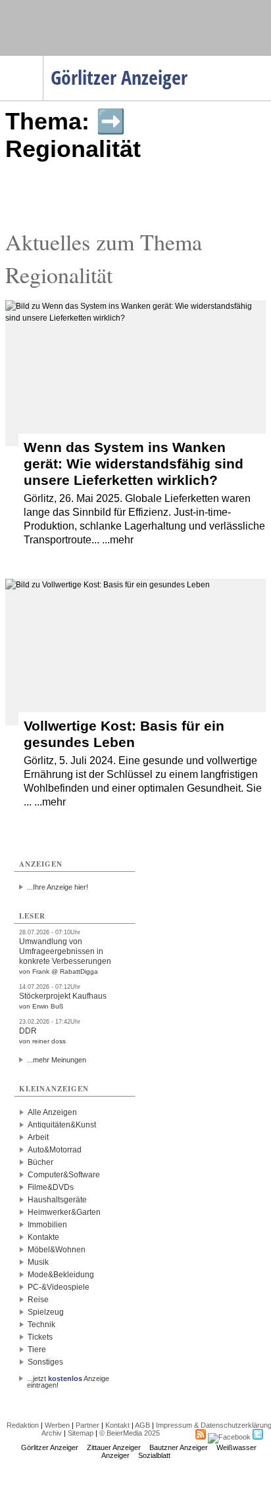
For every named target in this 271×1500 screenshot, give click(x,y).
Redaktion (23, 1425)
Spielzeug (46, 1312)
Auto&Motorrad (55, 1150)
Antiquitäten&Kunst (62, 1125)
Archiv (51, 1433)
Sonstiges (45, 1362)
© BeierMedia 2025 (129, 1433)
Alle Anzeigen (52, 1112)
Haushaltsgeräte (57, 1199)
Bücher (40, 1162)
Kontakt (117, 1425)
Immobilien (47, 1224)
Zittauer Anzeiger (114, 1447)
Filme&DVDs (51, 1187)
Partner (87, 1425)
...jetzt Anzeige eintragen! (68, 1378)
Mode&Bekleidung (61, 1274)
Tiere (37, 1349)
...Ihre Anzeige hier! (57, 887)
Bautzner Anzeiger (178, 1447)
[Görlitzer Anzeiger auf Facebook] (229, 1437)
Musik (38, 1262)
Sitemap (80, 1433)
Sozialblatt (154, 1455)
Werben (57, 1425)
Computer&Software (64, 1174)
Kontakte (43, 1237)
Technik (41, 1324)
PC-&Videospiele (58, 1287)
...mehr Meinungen (56, 1060)
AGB (142, 1425)
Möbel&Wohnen (57, 1249)
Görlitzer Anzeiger (49, 1447)
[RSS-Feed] (200, 1437)
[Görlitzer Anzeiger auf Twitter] (258, 1437)
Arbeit (38, 1137)
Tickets (40, 1337)
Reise (38, 1299)
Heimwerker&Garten (64, 1212)
